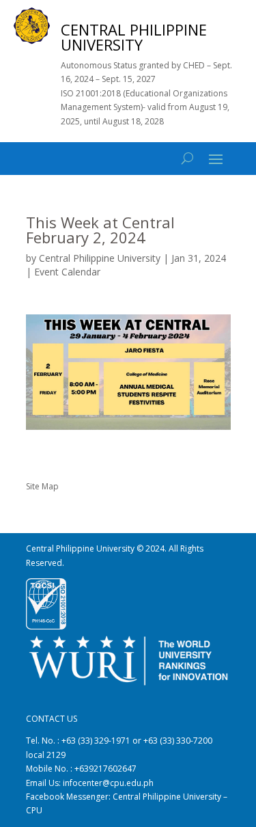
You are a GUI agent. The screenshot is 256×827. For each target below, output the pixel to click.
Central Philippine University (99, 258)
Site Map (42, 486)
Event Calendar (67, 271)
